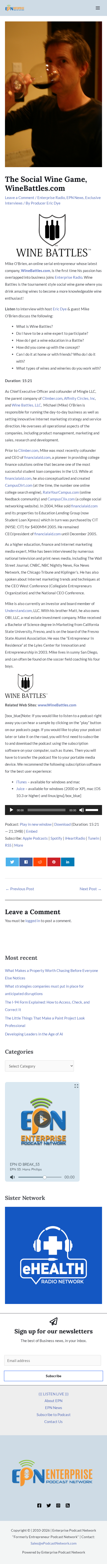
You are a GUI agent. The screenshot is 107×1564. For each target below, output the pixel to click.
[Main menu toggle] (98, 8)
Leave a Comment (19, 197)
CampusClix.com (61, 499)
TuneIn (93, 838)
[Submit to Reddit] (40, 862)
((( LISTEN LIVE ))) (54, 1394)
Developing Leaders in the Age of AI (34, 1034)
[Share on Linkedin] (67, 862)
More (18, 845)
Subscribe (53, 1376)
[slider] (93, 809)
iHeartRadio (75, 838)
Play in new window (36, 824)
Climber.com (52, 398)
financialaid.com (37, 457)
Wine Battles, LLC (26, 405)
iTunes (21, 782)
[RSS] (67, 1505)
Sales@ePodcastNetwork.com (54, 1543)
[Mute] (81, 810)
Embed (31, 831)
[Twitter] (49, 1505)
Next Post (91, 888)
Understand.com (18, 610)
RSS (8, 845)
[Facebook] (39, 1505)
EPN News (75, 197)
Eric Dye (60, 309)
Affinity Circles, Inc (79, 398)
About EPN (53, 1400)
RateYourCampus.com (61, 492)
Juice (20, 788)
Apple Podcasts (35, 838)
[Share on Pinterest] (53, 862)
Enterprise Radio (51, 197)
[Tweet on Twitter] (12, 862)
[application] (53, 810)
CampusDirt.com (18, 485)
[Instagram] (58, 1505)
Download (62, 824)
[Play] (11, 810)
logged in (32, 920)
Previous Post (19, 888)
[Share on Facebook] (26, 862)
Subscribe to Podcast (54, 1414)
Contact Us (53, 1421)
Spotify (56, 838)
